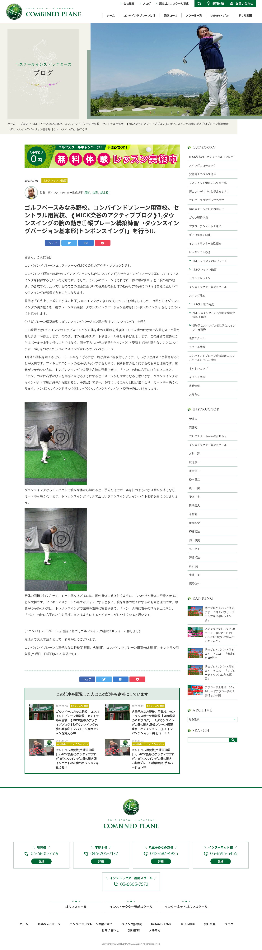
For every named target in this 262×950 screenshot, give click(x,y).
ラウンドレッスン (200, 278)
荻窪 (95, 192)
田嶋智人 (194, 505)
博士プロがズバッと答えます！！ (209, 191)
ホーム (111, 15)
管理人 (193, 418)
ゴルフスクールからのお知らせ (208, 436)
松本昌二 (194, 479)
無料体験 (218, 3)
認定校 (105, 192)
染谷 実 (194, 496)
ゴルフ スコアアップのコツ (206, 200)
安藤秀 (193, 427)
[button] (30, 156)
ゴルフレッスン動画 (79, 706)
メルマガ (154, 930)
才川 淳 (194, 453)
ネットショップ (198, 368)
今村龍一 (194, 514)
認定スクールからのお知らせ (206, 208)
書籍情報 (194, 385)
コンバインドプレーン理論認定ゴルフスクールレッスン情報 (212, 357)
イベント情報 (197, 377)
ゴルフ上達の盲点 (204, 304)
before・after (220, 15)
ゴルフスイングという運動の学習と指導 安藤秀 (213, 314)
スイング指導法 (132, 924)
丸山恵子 (194, 548)
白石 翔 (193, 566)
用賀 (87, 192)
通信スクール (197, 338)
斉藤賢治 (194, 531)
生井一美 (194, 574)
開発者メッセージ (48, 924)
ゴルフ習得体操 (198, 217)
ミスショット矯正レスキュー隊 (208, 182)
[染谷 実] (31, 192)
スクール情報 (197, 346)
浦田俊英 (194, 540)
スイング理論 (197, 295)
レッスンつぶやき (200, 252)
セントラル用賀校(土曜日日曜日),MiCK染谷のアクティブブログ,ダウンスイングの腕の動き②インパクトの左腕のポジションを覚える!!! (77, 758)
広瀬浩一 (194, 462)
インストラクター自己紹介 (205, 243)
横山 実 (194, 488)
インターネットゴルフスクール (186, 906)
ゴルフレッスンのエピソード (209, 260)
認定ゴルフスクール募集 (174, 3)
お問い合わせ (244, 3)
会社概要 (129, 3)
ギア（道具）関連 (200, 234)
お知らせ (194, 394)
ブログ (147, 3)
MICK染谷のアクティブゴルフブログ (72, 744)
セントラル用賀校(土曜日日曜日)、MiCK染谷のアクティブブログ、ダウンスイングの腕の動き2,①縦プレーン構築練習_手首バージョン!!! (153, 758)
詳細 (41, 861)
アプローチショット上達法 (205, 226)
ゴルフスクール (76, 906)
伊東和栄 (194, 522)
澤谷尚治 (194, 557)
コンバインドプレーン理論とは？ (91, 924)
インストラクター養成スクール (208, 286)
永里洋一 (194, 470)
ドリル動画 (245, 15)
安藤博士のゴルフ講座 (202, 174)
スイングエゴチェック (202, 165)
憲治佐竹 (194, 583)
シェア (53, 243)
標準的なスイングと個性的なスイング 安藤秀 (213, 327)
